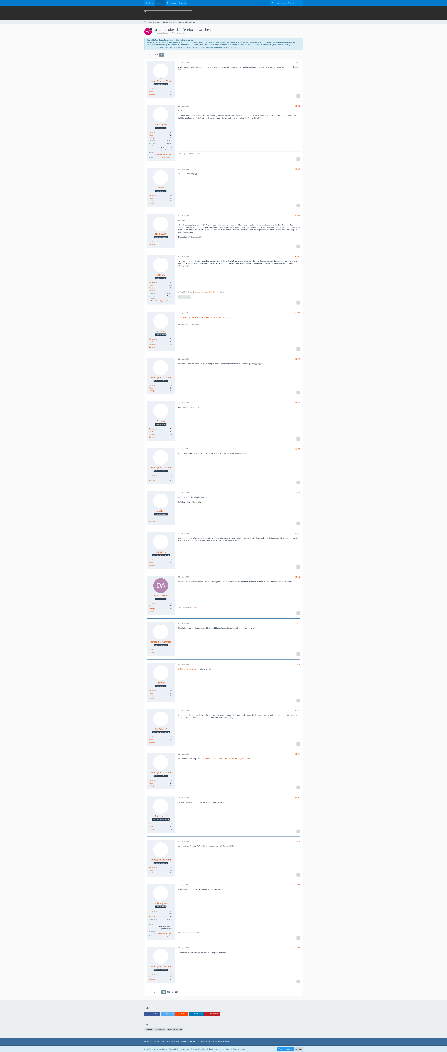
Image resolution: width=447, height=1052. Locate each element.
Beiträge (152, 94)
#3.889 (297, 449)
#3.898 (297, 841)
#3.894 (297, 664)
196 (166, 55)
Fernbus (149, 1030)
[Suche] (299, 3)
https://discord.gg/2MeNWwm (161, 301)
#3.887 (297, 359)
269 (174, 55)
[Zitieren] (298, 96)
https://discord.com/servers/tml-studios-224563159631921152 (211, 47)
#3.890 (297, 492)
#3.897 (297, 797)
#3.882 (297, 106)
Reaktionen (152, 89)
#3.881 (297, 62)
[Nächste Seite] (178, 55)
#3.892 (297, 577)
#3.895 (297, 710)
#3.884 (297, 215)
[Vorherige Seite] (146, 55)
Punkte (151, 91)
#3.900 (297, 948)
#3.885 (297, 256)
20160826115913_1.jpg (204, 317)
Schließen (298, 1049)
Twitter (194, 608)
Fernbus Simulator (175, 1030)
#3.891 (297, 533)
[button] (152, 1014)
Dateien (151, 203)
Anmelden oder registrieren (283, 3)
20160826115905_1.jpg (187, 317)
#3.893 (297, 623)
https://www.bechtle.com (163, 154)
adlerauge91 (166, 157)
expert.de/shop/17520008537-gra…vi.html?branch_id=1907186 (226, 759)
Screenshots (160, 1030)
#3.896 (297, 754)
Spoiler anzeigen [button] (184, 297)
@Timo (246, 453)
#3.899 (297, 885)
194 (156, 55)
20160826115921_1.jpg (222, 317)
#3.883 (297, 169)
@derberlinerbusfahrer (187, 669)
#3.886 (297, 313)
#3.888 (297, 402)
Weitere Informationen (285, 1049)
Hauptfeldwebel (162, 33)
